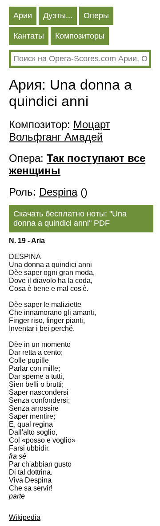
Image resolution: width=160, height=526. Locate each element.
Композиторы (79, 35)
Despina (58, 192)
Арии (22, 15)
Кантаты (28, 35)
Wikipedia (24, 517)
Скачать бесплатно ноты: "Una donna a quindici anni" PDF (70, 218)
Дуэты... (57, 15)
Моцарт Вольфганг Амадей (59, 130)
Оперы (96, 15)
